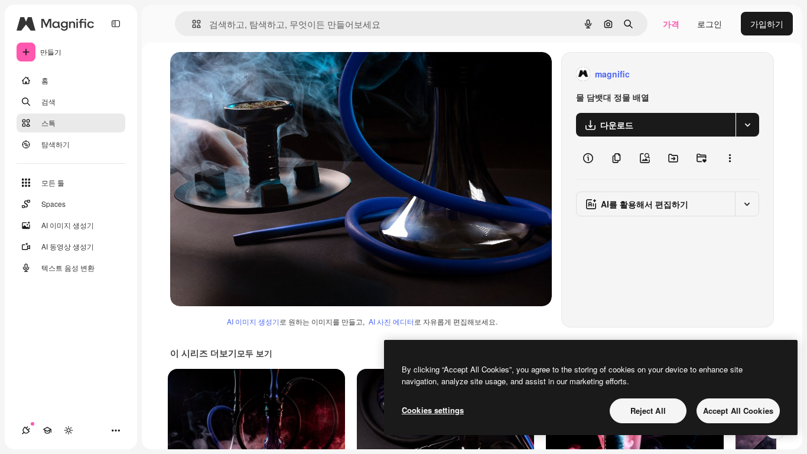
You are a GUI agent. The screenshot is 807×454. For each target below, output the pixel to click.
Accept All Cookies (738, 410)
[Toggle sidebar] (115, 23)
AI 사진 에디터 (391, 321)
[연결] (26, 430)
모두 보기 (254, 353)
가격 (671, 24)
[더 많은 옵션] (729, 158)
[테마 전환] (68, 430)
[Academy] (47, 430)
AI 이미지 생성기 (253, 321)
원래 (238, 74)
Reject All (648, 410)
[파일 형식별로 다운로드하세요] (747, 125)
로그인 (709, 24)
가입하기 (766, 24)
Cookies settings (433, 410)
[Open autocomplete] (191, 24)
